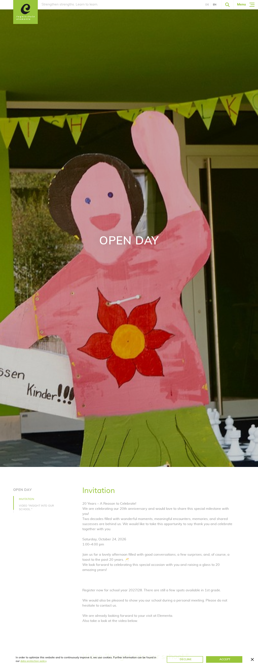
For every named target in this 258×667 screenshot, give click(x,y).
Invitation (26, 499)
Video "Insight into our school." (36, 507)
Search (227, 4)
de (207, 4)
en (214, 4)
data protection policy (33, 661)
